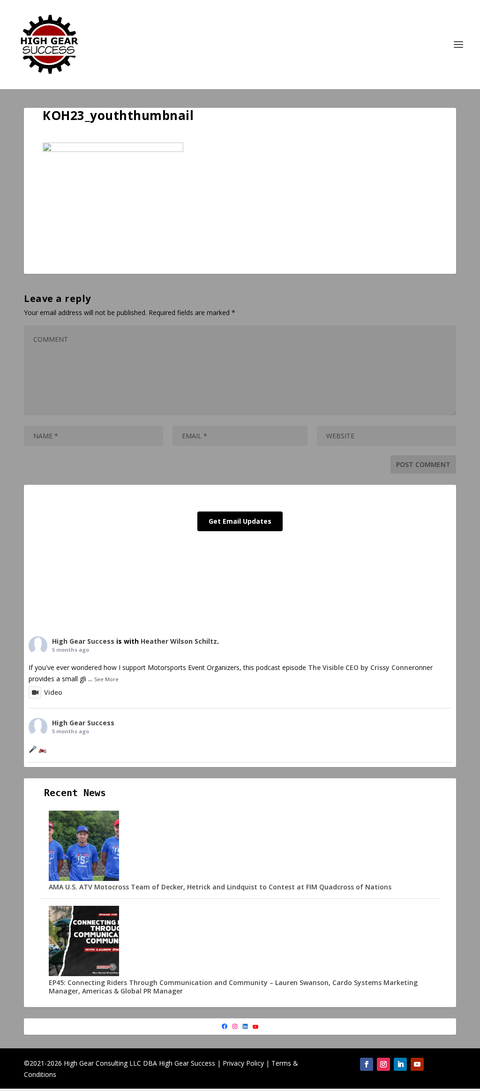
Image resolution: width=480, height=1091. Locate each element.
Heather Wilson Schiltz (179, 641)
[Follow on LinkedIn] (400, 1064)
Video (53, 692)
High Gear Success (83, 641)
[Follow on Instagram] (383, 1064)
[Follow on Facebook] (366, 1064)
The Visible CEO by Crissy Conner (361, 667)
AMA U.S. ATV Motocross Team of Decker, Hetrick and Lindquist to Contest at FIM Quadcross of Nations (220, 886)
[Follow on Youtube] (417, 1064)
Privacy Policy (243, 1063)
